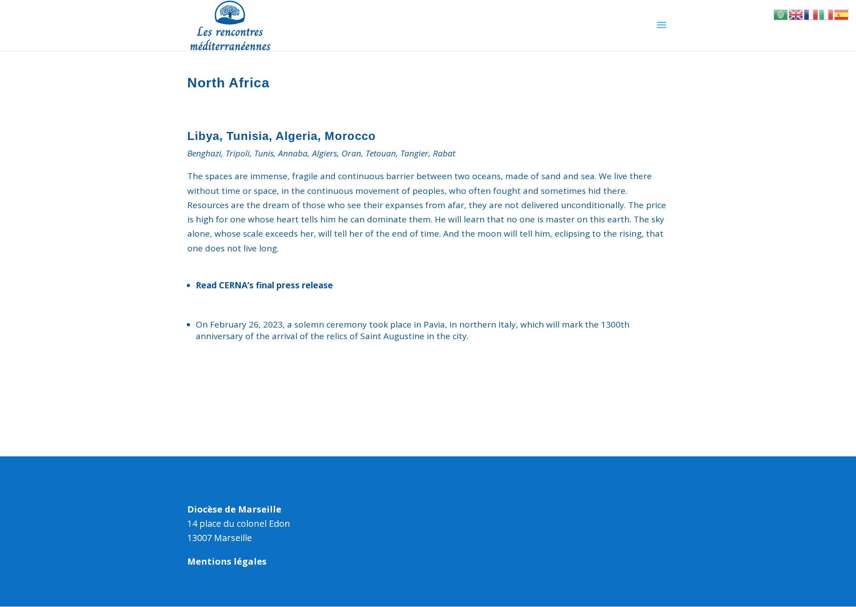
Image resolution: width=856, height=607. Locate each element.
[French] (811, 14)
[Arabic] (781, 14)
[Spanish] (841, 14)
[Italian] (826, 14)
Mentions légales (227, 561)
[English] (796, 14)
